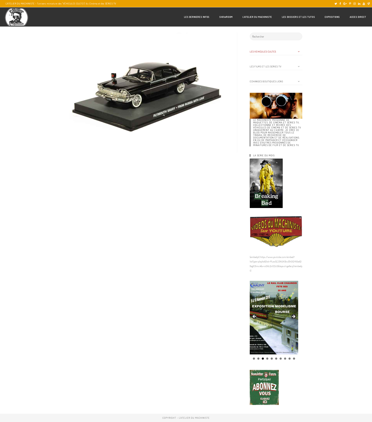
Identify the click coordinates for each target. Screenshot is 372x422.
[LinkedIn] (359, 4)
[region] (274, 317)
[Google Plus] (345, 4)
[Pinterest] (350, 4)
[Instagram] (354, 4)
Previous (254, 317)
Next (293, 317)
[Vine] (368, 4)
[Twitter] (335, 4)
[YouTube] (364, 4)
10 (294, 359)
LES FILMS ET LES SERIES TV (266, 66)
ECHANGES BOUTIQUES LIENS (266, 81)
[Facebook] (340, 4)
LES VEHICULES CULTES (263, 51)
